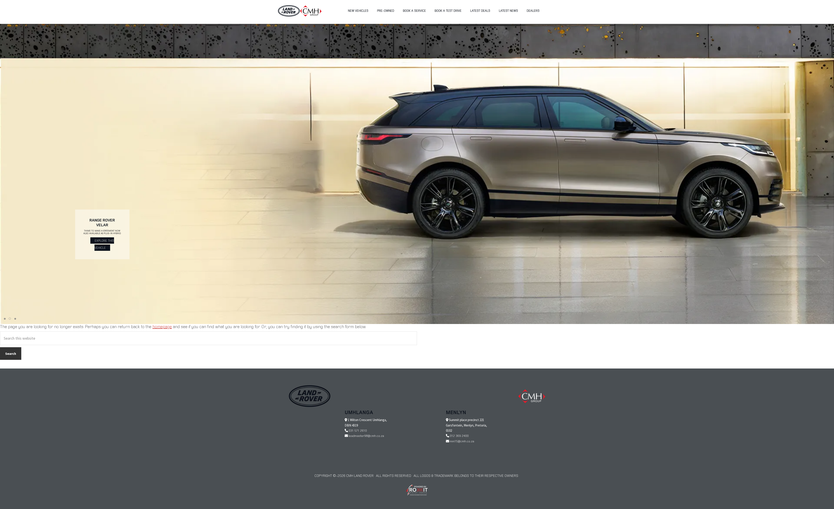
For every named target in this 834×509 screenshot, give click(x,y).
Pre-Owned (385, 10)
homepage (162, 326)
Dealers (533, 10)
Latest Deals (480, 10)
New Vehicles (358, 10)
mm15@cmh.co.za (462, 441)
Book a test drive (448, 10)
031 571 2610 (358, 430)
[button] (4, 319)
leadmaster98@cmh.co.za (366, 435)
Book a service (414, 10)
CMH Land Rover (289, 11)
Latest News (508, 10)
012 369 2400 (459, 435)
